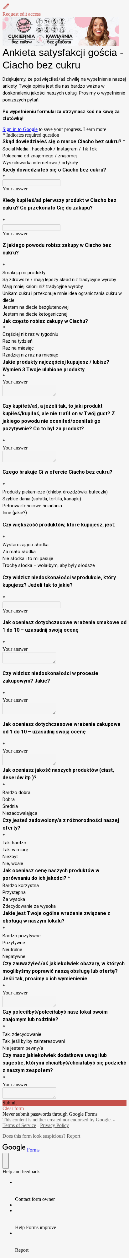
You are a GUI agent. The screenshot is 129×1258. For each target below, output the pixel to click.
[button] (64, 10)
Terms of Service (19, 1125)
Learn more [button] (94, 129)
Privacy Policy (54, 1125)
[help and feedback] (6, 1161)
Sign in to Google (20, 129)
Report (73, 1136)
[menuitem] (70, 1190)
